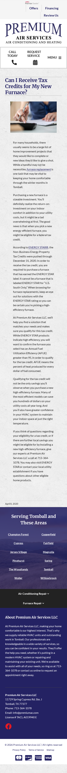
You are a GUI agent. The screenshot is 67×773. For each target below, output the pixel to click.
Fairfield (48, 543)
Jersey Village (18, 552)
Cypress (18, 543)
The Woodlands (18, 569)
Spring (48, 560)
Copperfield (49, 534)
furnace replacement (39, 169)
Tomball (48, 569)
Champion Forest (18, 534)
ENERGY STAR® (38, 247)
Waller (18, 578)
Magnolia (48, 552)
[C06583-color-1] (33, 24)
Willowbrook (49, 578)
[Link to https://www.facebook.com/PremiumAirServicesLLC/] (8, 726)
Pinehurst (18, 560)
